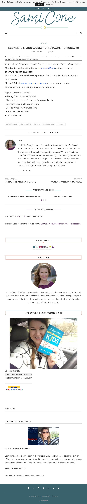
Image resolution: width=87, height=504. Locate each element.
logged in (21, 216)
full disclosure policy (65, 463)
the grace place (48, 124)
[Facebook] (34, 247)
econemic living (25, 124)
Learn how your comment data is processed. (61, 224)
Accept (39, 5)
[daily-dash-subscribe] (43, 436)
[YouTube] (46, 247)
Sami (41, 52)
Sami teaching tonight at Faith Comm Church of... (24, 196)
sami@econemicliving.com (33, 83)
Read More (49, 4)
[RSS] (53, 247)
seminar (37, 124)
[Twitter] (37, 247)
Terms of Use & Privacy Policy (30, 476)
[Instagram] (50, 247)
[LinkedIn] (43, 247)
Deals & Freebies (11, 124)
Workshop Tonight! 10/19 (63, 196)
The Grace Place (47, 68)
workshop (60, 124)
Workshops (43, 43)
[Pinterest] (40, 247)
